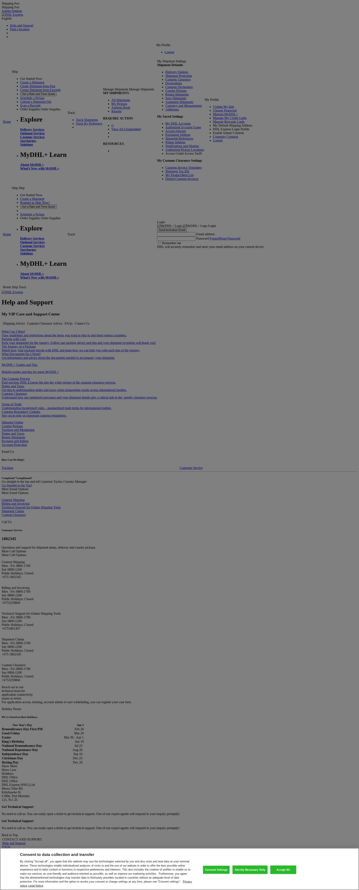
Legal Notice (35, 885)
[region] (179, 869)
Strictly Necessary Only (250, 869)
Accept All (283, 869)
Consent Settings (216, 869)
